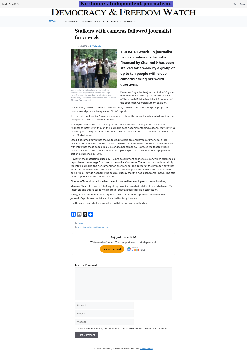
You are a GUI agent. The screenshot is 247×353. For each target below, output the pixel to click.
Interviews (72, 21)
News (52, 21)
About (235, 4)
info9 (80, 227)
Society (99, 21)
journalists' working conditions (96, 227)
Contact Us (114, 21)
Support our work (112, 249)
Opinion (87, 21)
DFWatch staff (96, 46)
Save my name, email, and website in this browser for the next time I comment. (123, 328)
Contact (242, 4)
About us (129, 21)
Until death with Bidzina (101, 176)
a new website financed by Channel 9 (147, 93)
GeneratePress (146, 348)
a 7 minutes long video (109, 116)
